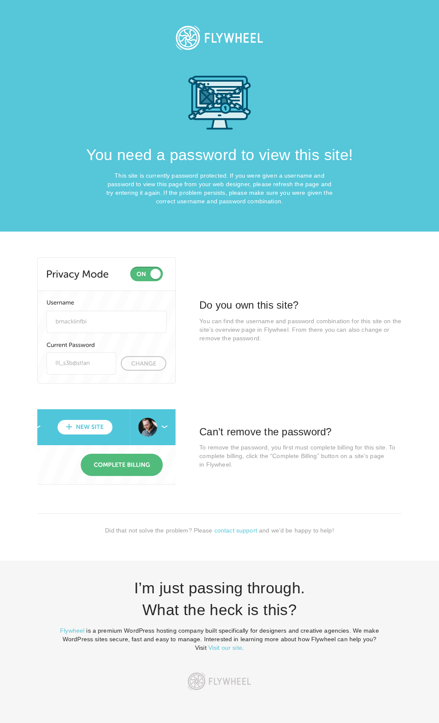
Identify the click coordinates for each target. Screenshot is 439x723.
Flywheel (72, 630)
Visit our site (225, 647)
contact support (235, 530)
